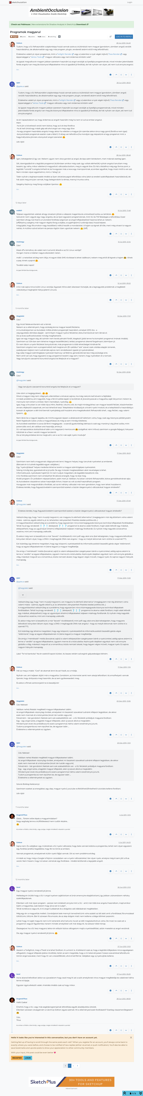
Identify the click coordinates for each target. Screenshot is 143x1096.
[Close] (131, 1037)
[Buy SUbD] (71, 1082)
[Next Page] (77, 1066)
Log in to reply (124, 37)
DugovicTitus (21, 815)
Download (81, 24)
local (18, 887)
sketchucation (19, 2)
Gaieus (19, 43)
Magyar (15, 36)
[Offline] (12, 44)
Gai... (18, 69)
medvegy (20, 242)
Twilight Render (64, 54)
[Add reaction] (110, 75)
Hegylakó (20, 316)
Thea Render (114, 54)
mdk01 (19, 211)
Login (28, 1058)
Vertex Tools (36, 57)
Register (17, 1058)
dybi (18, 83)
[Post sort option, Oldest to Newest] (110, 37)
